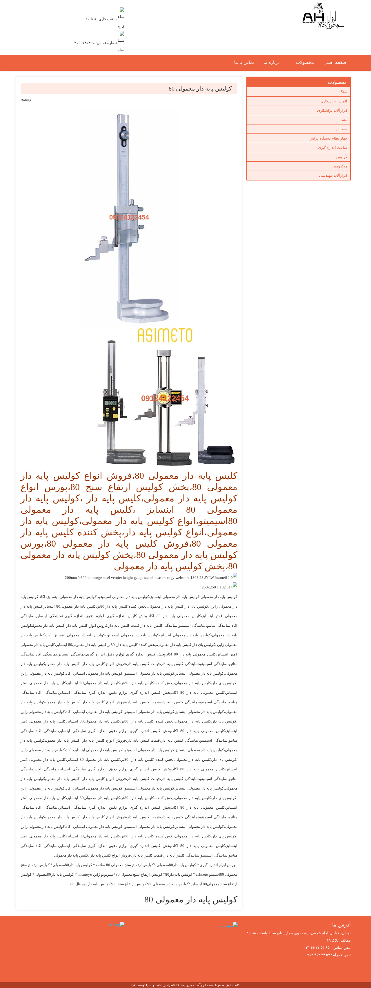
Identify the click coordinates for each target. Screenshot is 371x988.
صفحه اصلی (334, 62)
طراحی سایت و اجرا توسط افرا (152, 985)
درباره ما (271, 62)
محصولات (305, 62)
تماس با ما (244, 62)
